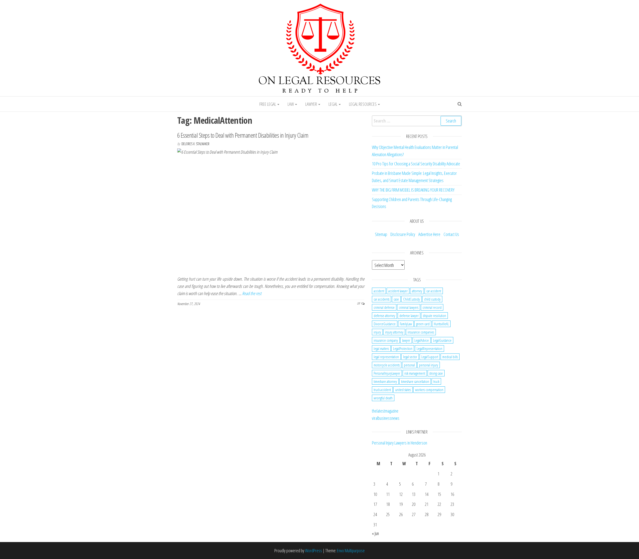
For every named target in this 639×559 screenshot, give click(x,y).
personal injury (428, 364)
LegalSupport (429, 356)
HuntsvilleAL (441, 323)
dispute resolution (434, 315)
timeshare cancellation (415, 381)
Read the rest (251, 293)
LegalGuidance (442, 340)
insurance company (386, 340)
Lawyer (311, 104)
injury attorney (394, 332)
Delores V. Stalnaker (195, 143)
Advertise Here (429, 234)
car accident (433, 290)
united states (403, 389)
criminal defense (384, 307)
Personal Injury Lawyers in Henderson (399, 443)
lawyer (406, 340)
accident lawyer (398, 290)
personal (409, 364)
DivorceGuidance (385, 323)
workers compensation (429, 389)
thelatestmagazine (385, 411)
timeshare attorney (385, 381)
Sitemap (381, 234)
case (396, 299)
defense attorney (384, 315)
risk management (414, 373)
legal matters (381, 348)
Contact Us (451, 234)
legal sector (410, 356)
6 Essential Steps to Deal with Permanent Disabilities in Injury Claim (242, 135)
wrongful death (383, 397)
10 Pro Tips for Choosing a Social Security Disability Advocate (416, 164)
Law (291, 104)
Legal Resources (363, 104)
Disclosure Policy (402, 234)
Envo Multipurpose (351, 551)
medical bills (450, 356)
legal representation (386, 356)
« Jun (375, 533)
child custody (432, 299)
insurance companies (421, 332)
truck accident (382, 389)
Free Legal (268, 104)
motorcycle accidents (387, 364)
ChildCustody (411, 299)
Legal (333, 104)
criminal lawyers (408, 307)
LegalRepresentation (429, 348)
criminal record (432, 307)
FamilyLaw (406, 323)
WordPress (313, 551)
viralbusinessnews (385, 418)
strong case (436, 373)
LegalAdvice (421, 340)
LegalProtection (402, 348)
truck (436, 381)
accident (379, 290)
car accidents (381, 299)
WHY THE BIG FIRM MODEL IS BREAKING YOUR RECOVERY (413, 190)
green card (423, 323)
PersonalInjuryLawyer (387, 373)
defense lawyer (409, 315)
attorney (417, 290)
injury (377, 332)
